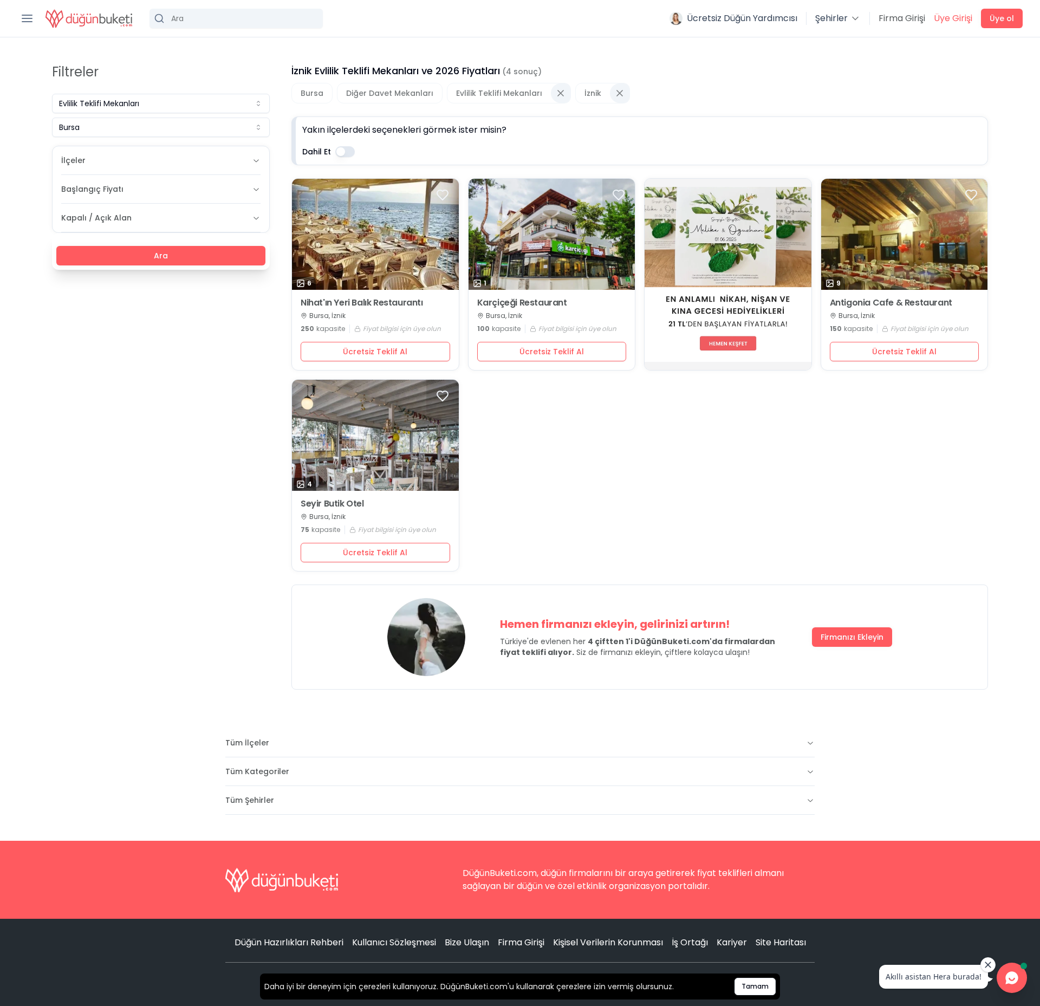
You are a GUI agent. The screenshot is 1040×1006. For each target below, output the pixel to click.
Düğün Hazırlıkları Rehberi (289, 942)
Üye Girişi (953, 18)
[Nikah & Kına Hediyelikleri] (728, 274)
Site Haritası (781, 942)
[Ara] (236, 18)
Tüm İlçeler (247, 742)
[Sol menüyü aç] (27, 18)
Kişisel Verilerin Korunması (608, 942)
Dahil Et (316, 151)
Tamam (755, 986)
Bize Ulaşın (467, 942)
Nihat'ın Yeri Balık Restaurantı (362, 302)
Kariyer (732, 942)
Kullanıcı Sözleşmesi (394, 942)
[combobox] (161, 103)
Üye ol (1002, 18)
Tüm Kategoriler (257, 771)
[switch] (345, 151)
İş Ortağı (690, 942)
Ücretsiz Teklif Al (375, 351)
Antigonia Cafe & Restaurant (891, 302)
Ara (161, 255)
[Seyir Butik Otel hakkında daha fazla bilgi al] (375, 435)
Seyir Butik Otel (332, 503)
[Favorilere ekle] (442, 195)
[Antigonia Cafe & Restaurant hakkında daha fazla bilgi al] (904, 234)
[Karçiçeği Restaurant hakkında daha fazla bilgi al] (552, 234)
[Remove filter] (560, 93)
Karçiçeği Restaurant (522, 302)
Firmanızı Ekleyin (852, 637)
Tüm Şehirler (249, 800)
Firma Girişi (902, 18)
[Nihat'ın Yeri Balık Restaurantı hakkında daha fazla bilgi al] (375, 234)
